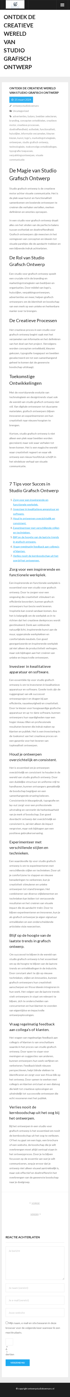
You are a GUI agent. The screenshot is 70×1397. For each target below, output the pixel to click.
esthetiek (34, 129)
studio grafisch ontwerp (35, 142)
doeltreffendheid (18, 129)
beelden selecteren (46, 116)
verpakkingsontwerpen (22, 155)
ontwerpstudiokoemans (26, 105)
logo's (27, 138)
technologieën (17, 146)
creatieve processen (28, 125)
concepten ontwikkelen (32, 120)
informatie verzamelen (33, 133)
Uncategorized (21, 110)
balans (31, 116)
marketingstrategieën (43, 138)
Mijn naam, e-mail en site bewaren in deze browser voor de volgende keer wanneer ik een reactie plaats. (33, 1327)
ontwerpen (15, 142)
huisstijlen (14, 133)
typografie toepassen (21, 150)
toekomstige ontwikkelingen (41, 146)
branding (14, 120)
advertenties (20, 116)
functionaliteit (47, 129)
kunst (20, 138)
